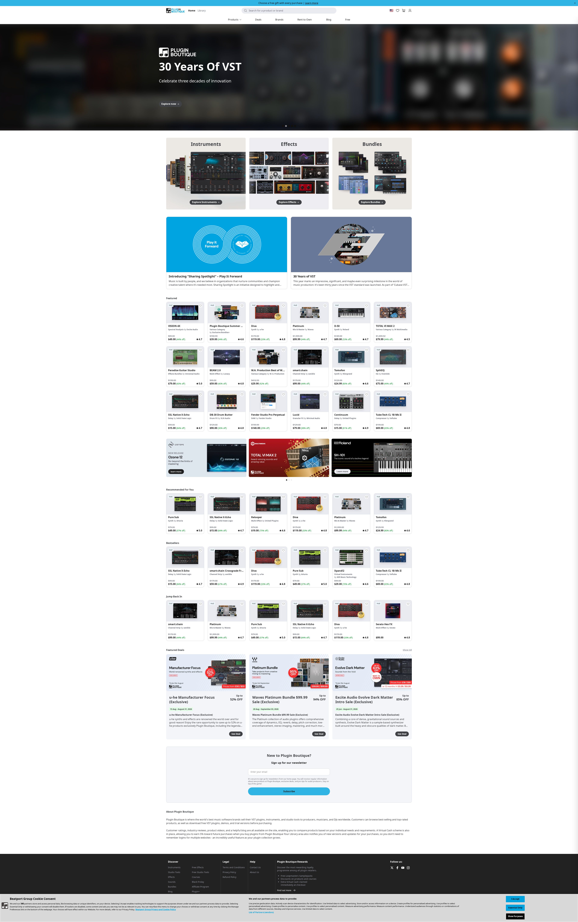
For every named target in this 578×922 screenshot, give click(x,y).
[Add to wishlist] (200, 305)
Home (191, 10)
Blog (170, 891)
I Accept (515, 899)
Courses (196, 877)
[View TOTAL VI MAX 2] (393, 312)
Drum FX (214, 418)
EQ (377, 374)
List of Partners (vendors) (261, 912)
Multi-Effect (215, 374)
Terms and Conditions (234, 867)
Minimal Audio (313, 418)
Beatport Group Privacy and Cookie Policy (155, 909)
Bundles (172, 886)
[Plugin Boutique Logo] (175, 10)
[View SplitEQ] (393, 357)
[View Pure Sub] (185, 504)
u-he (262, 329)
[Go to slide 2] (286, 126)
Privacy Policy (229, 872)
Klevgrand (347, 374)
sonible (311, 374)
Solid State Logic (183, 418)
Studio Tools (174, 872)
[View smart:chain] (310, 357)
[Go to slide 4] (292, 126)
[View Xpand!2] (351, 557)
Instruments (174, 867)
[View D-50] (351, 312)
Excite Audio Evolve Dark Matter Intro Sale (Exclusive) (364, 699)
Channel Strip (299, 374)
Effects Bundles (175, 374)
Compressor (381, 418)
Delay (170, 418)
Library (202, 10)
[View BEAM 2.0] (226, 357)
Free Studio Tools (200, 872)
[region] (289, 908)
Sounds (172, 881)
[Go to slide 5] (295, 126)
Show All (407, 649)
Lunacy (226, 374)
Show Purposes (515, 916)
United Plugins (349, 418)
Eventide (386, 374)
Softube (393, 418)
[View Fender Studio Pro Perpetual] (268, 401)
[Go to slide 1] (283, 126)
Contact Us (255, 867)
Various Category (217, 329)
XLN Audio (225, 418)
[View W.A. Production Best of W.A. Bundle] (268, 357)
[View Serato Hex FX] (393, 610)
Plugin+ (196, 891)
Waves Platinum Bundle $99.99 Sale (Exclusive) (280, 699)
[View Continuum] (351, 401)
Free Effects (198, 867)
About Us (254, 872)
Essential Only (515, 907)
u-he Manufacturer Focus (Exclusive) (192, 699)
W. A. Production (277, 374)
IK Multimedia (400, 329)
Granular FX (298, 418)
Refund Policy (229, 877)
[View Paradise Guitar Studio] (185, 357)
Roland (346, 329)
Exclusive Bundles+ (221, 332)
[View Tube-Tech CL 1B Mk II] (393, 401)
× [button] (575, 3)
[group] (185, 322)
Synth (253, 329)
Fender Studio (265, 418)
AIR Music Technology (346, 577)
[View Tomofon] (351, 357)
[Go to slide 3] (289, 126)
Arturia (180, 520)
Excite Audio (192, 329)
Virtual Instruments (343, 574)
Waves (311, 329)
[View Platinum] (310, 312)
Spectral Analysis (175, 329)
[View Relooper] (268, 504)
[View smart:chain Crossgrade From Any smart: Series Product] (226, 557)
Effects (171, 877)
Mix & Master (299, 329)
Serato (392, 627)
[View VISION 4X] (185, 312)
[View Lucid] (310, 401)
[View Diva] (268, 312)
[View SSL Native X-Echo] (185, 401)
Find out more (284, 890)
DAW (253, 418)
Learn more (311, 3)
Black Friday (198, 881)
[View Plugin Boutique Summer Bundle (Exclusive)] (226, 312)
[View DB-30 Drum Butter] (226, 401)
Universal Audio (192, 374)
